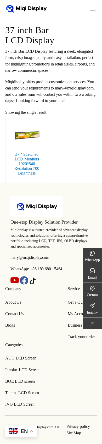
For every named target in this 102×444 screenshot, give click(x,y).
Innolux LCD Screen (22, 370)
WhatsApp (92, 260)
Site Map (73, 433)
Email (92, 277)
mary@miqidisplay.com (29, 257)
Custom (92, 295)
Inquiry (92, 312)
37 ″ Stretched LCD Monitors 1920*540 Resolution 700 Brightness (26, 164)
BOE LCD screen (20, 381)
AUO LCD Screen (20, 358)
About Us (13, 302)
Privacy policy (78, 426)
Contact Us (14, 313)
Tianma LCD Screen (22, 393)
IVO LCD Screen (20, 404)
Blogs (10, 325)
